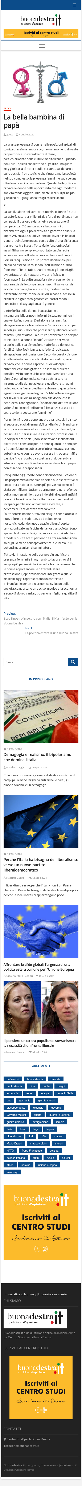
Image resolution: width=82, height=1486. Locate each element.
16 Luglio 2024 (46, 975)
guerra (37, 1115)
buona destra (35, 1079)
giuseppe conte (16, 1107)
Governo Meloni (16, 1115)
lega (35, 1129)
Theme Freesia (49, 1465)
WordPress (66, 1465)
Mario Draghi (14, 1143)
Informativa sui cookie (52, 1294)
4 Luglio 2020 (26, 134)
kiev (22, 1129)
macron (58, 1136)
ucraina (25, 1165)
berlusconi (13, 1079)
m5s (43, 1136)
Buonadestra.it (14, 1465)
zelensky (12, 1172)
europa (45, 1093)
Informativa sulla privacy (20, 1294)
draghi (61, 1086)
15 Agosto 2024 (39, 767)
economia (13, 1093)
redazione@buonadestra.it (21, 1445)
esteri (29, 1093)
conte (46, 1086)
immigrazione (40, 1122)
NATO (10, 1150)
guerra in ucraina (59, 1115)
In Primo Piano (13, 748)
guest (9, 134)
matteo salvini (38, 1143)
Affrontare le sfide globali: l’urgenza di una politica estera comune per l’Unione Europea (39, 967)
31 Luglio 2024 (39, 877)
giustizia (38, 1107)
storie (10, 1165)
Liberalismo (14, 1136)
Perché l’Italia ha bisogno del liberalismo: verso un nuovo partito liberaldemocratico (41, 865)
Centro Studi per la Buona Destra (28, 1439)
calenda (55, 1079)
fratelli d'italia (65, 1093)
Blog (7, 108)
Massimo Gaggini (15, 767)
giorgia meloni (46, 1100)
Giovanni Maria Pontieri (19, 975)
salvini (66, 1158)
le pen (50, 1129)
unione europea (47, 1165)
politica (54, 1150)
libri (31, 1136)
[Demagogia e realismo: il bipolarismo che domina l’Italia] (41, 716)
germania (24, 1100)
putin (36, 1158)
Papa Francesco (32, 1150)
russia (50, 1158)
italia (9, 1129)
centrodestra (14, 1086)
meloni (59, 1143)
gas (9, 1100)
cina (32, 1086)
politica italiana (16, 1158)
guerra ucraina (15, 1122)
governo (56, 1107)
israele (60, 1122)
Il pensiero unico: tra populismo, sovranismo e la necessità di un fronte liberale (40, 1043)
